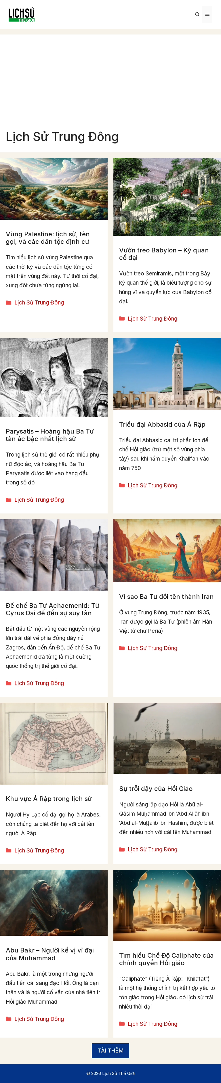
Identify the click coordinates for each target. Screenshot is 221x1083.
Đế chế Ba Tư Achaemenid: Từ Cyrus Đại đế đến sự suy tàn (52, 609)
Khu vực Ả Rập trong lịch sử (49, 798)
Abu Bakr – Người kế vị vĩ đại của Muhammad (50, 953)
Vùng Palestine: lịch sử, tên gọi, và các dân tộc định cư (48, 237)
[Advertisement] (110, 86)
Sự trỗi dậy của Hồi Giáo (156, 788)
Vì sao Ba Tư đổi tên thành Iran (166, 596)
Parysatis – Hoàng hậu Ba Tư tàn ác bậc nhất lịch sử (50, 435)
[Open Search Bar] (197, 14)
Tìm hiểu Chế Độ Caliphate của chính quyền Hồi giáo (166, 959)
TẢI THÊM (110, 1050)
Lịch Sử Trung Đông (39, 302)
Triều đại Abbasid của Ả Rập (162, 424)
